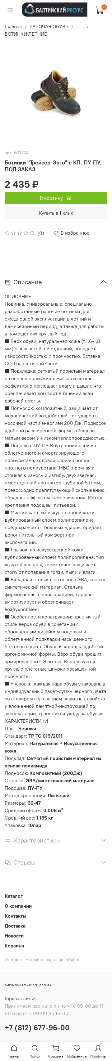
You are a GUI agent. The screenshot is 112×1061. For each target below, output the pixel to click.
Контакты (15, 916)
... (80, 26)
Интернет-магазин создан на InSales (42, 959)
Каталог (14, 896)
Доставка (15, 926)
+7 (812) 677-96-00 (37, 1027)
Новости (14, 936)
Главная (13, 26)
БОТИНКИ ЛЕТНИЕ (26, 34)
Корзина (14, 945)
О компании (18, 906)
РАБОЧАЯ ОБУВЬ (49, 26)
